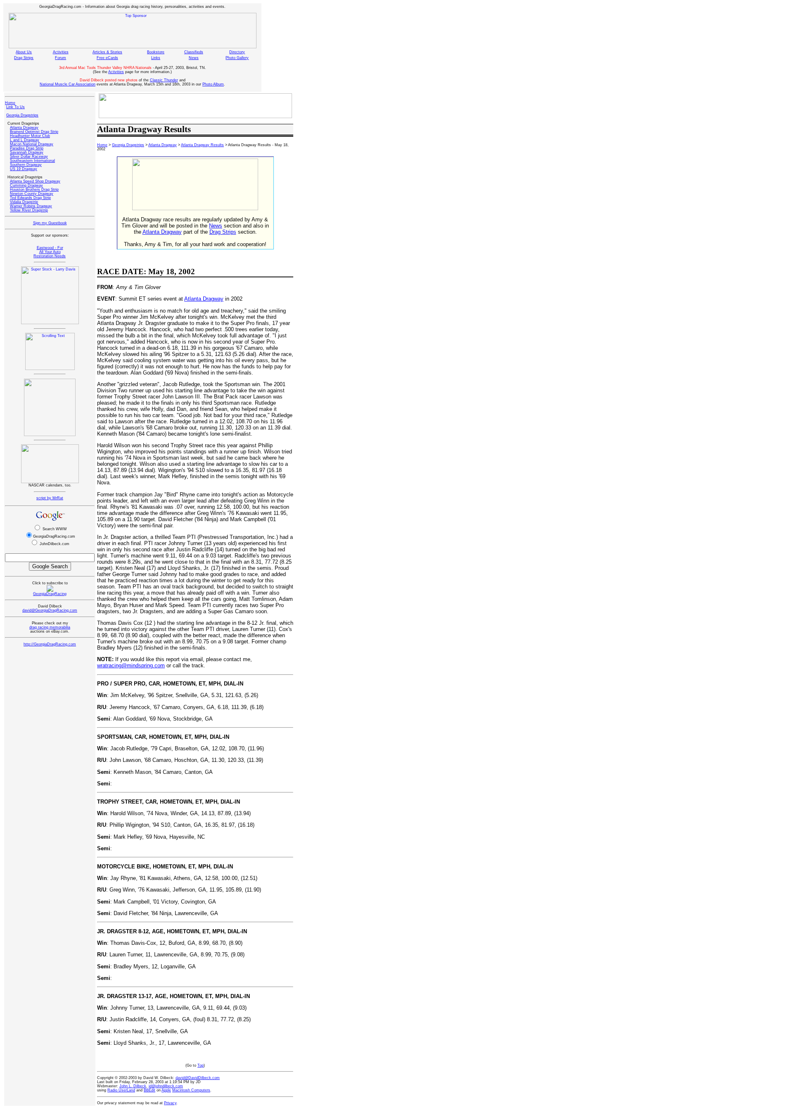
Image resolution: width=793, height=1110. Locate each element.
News (194, 58)
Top (200, 1065)
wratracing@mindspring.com (131, 665)
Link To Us (15, 107)
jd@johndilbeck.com (166, 1086)
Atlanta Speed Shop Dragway (35, 181)
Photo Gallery (237, 58)
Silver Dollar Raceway (29, 156)
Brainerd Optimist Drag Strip (34, 132)
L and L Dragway (24, 140)
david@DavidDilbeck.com (198, 1078)
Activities (61, 52)
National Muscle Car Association (67, 84)
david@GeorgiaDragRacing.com (49, 610)
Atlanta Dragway (24, 128)
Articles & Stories (107, 52)
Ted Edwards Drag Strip (30, 198)
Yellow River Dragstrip (29, 210)
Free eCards (107, 58)
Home (10, 103)
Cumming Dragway (26, 185)
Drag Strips (23, 58)
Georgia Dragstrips (22, 115)
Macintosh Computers (191, 1090)
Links (155, 58)
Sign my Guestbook (50, 223)
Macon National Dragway (31, 144)
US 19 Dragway (23, 169)
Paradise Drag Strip (26, 148)
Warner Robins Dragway (31, 206)
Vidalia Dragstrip (24, 202)
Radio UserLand (121, 1090)
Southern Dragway (26, 165)
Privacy (170, 1103)
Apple (166, 1090)
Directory (237, 52)
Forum (60, 58)
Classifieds (193, 52)
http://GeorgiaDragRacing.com (50, 644)
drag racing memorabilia (49, 627)
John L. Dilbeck (132, 1086)
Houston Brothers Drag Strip (34, 189)
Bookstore (155, 52)
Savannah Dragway (26, 152)
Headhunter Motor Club (30, 136)
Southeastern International (32, 161)
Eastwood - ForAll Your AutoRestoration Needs (49, 252)
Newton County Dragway (31, 194)
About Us (24, 52)
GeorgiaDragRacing (49, 594)
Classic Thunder (164, 80)
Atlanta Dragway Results (202, 145)
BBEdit (149, 1090)
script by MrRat (49, 498)
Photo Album (213, 84)
